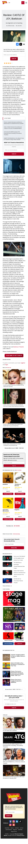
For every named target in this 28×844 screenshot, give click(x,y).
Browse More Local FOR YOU (14, 448)
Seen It (8, 491)
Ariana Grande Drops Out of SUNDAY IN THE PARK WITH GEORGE (13, 729)
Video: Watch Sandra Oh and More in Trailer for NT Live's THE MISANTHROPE (13, 127)
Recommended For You (8, 650)
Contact (17, 828)
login (6, 364)
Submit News (9, 829)
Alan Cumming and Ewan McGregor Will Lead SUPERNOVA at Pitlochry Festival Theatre (14, 762)
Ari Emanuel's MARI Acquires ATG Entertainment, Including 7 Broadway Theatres (13, 133)
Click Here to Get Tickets (14, 355)
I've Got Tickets (8, 493)
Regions (15, 829)
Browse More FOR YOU (13, 689)
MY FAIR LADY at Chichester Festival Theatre (18, 580)
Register (15, 2)
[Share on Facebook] (17, 44)
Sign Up (14, 58)
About (12, 828)
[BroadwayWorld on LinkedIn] (17, 821)
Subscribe (14, 548)
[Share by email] (24, 44)
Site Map (20, 829)
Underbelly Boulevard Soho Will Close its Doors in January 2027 (13, 777)
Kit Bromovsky (16, 534)
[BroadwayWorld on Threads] (10, 824)
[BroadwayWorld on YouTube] (13, 824)
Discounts (19, 643)
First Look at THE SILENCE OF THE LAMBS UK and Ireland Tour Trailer (19, 558)
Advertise (7, 828)
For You (9, 367)
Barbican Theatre (18, 347)
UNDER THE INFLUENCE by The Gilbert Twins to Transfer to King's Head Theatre (14, 139)
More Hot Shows (8, 643)
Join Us (21, 828)
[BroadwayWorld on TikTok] (20, 821)
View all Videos (7, 586)
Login (19, 2)
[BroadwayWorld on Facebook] (10, 821)
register (23, 363)
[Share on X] (20, 44)
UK (9, 2)
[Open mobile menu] (26, 2)
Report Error (14, 831)
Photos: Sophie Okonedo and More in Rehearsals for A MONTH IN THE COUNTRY (14, 123)
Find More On (13, 526)
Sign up (14, 707)
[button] (22, 2)
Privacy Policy (20, 835)
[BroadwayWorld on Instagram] (13, 821)
